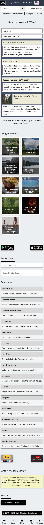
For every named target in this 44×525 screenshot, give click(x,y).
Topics (39, 13)
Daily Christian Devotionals (20, 2)
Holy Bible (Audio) (9, 365)
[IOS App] (36, 247)
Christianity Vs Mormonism (13, 502)
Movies (5, 387)
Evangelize (30, 13)
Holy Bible (6, 354)
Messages (6, 376)
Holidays (5, 343)
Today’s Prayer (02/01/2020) (14, 42)
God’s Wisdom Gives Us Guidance (11, 150)
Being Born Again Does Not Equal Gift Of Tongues (10, 168)
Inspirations (18, 13)
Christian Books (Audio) (11, 310)
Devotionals (7, 13)
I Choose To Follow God (30, 171)
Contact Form (7, 321)
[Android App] (7, 247)
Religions (5, 398)
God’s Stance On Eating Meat (11, 191)
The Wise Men (30, 152)
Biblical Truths (8, 289)
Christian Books (8, 300)
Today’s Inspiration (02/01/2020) (16, 80)
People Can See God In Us (30, 191)
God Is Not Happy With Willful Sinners (25, 97)
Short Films (6, 408)
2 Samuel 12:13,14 (10, 61)
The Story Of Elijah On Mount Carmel (30, 209)
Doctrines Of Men (10, 210)
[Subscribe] (37, 458)
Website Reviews (9, 441)
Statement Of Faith (10, 419)
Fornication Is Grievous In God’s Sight (10, 229)
